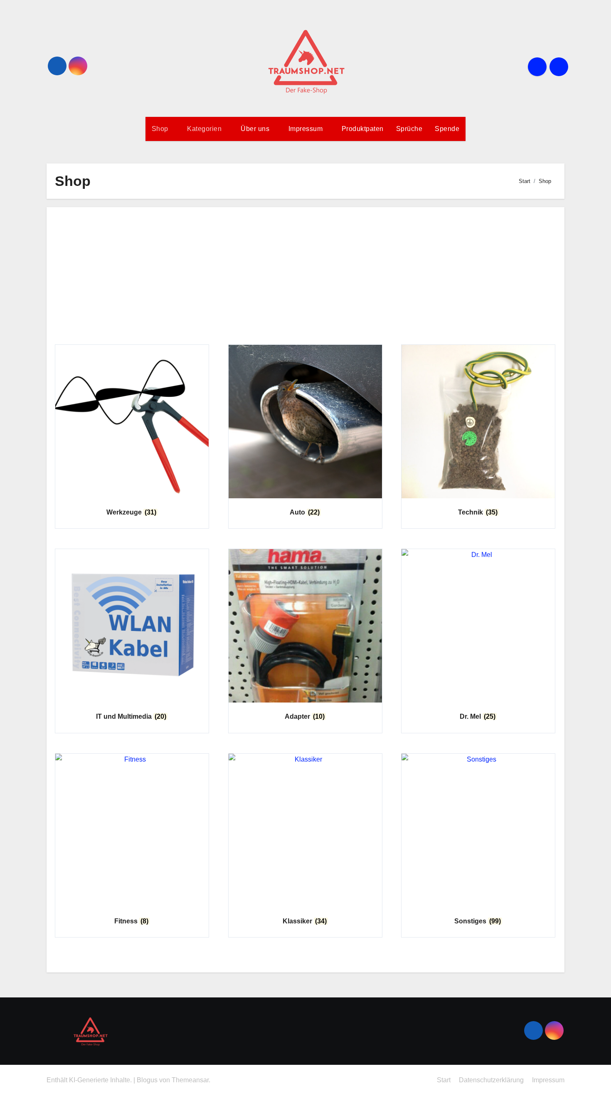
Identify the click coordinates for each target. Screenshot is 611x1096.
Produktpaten (363, 128)
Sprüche (409, 128)
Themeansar (190, 1080)
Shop (161, 128)
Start (444, 1080)
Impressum (306, 128)
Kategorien (205, 128)
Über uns (256, 128)
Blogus (147, 1080)
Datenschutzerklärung (491, 1080)
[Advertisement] (305, 278)
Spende (447, 128)
